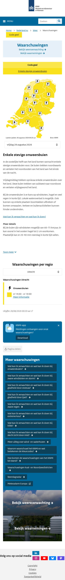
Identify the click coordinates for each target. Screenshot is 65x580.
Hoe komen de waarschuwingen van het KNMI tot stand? (30, 459)
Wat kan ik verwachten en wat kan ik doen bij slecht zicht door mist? (30, 434)
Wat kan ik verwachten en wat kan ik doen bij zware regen (30, 405)
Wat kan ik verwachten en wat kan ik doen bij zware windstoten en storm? (30, 377)
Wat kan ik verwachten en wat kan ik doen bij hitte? (30, 424)
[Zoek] (59, 21)
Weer (35, 30)
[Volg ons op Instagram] (36, 558)
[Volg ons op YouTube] (44, 558)
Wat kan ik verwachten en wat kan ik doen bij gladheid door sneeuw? (30, 386)
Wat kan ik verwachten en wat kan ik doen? (24, 216)
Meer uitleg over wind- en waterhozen (26, 441)
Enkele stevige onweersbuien (32, 71)
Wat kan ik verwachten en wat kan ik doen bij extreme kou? (30, 415)
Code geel (14, 34)
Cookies (32, 572)
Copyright (32, 565)
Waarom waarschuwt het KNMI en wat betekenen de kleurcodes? (26, 450)
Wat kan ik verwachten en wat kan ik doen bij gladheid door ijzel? (30, 396)
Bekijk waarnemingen (31, 53)
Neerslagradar (14, 476)
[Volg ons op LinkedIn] (36, 553)
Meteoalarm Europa (17, 483)
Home (8, 30)
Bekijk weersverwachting (31, 49)
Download (23, 337)
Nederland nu (22, 30)
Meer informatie (21, 296)
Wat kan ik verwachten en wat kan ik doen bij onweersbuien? (30, 367)
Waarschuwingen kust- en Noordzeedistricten (30, 467)
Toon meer (8, 252)
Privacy (32, 569)
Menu (10, 21)
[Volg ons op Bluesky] (53, 558)
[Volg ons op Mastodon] (61, 558)
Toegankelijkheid (32, 576)
